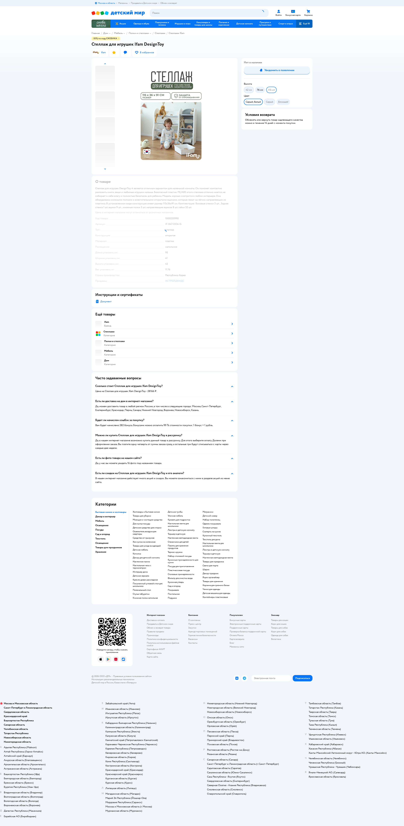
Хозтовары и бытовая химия (146, 512)
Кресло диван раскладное (145, 580)
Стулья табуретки (141, 594)
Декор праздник (211, 573)
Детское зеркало (141, 576)
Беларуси (132, 682)
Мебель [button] (99, 521)
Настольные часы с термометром (142, 566)
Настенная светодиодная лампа (183, 538)
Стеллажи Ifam (176, 33)
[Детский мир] (118, 13)
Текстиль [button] (100, 538)
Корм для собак (278, 631)
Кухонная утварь (176, 582)
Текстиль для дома (211, 539)
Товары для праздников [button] (108, 547)
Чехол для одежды (211, 589)
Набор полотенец (211, 520)
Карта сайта (152, 656)
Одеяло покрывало (212, 524)
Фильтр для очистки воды (180, 578)
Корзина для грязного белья (216, 585)
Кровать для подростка (179, 520)
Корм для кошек (279, 624)
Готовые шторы (210, 527)
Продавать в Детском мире (160, 624)
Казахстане (119, 682)
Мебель (118, 33)
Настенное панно (141, 561)
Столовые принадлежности (181, 574)
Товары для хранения (213, 581)
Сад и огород (174, 586)
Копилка (137, 554)
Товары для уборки (142, 516)
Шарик (206, 569)
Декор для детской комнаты (146, 557)
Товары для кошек (279, 620)
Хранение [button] (100, 551)
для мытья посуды (141, 524)
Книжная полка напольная (145, 598)
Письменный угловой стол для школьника (147, 584)
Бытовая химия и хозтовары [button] (110, 512)
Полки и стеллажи (139, 33)
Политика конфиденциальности (162, 639)
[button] (304, 24)
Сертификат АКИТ (156, 649)
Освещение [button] (101, 525)
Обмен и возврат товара (158, 627)
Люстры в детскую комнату (181, 530)
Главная (96, 33)
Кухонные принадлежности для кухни (183, 561)
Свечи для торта (210, 565)
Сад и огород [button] (102, 534)
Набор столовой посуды (180, 556)
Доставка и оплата (155, 620)
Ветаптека (276, 639)
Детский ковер (210, 516)
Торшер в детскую (176, 534)
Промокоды (153, 635)
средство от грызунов (143, 538)
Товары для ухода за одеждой (147, 546)
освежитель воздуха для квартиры (144, 532)
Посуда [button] (99, 529)
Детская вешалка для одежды (216, 593)
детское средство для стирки (147, 527)
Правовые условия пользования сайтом (132, 676)
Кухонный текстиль (212, 535)
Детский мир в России (102, 682)
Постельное (174, 594)
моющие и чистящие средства (147, 520)
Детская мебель (140, 550)
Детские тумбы (175, 512)
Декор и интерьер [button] (105, 516)
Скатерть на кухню (212, 531)
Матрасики (208, 512)
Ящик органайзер (211, 577)
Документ (106, 301)
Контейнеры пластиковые (215, 597)
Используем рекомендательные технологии (113, 679)
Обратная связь (154, 653)
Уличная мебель (175, 516)
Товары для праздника (213, 561)
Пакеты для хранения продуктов (178, 547)
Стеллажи (160, 33)
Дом (105, 33)
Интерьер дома (140, 572)
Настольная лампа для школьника (178, 524)
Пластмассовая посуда (179, 570)
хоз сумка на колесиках (144, 542)
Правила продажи (155, 631)
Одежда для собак (279, 635)
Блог (232, 643)
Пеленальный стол (142, 590)
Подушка (172, 598)
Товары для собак (279, 627)
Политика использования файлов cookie (163, 644)
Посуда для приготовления (181, 566)
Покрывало (173, 590)
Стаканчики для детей (178, 542)
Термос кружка (175, 552)
